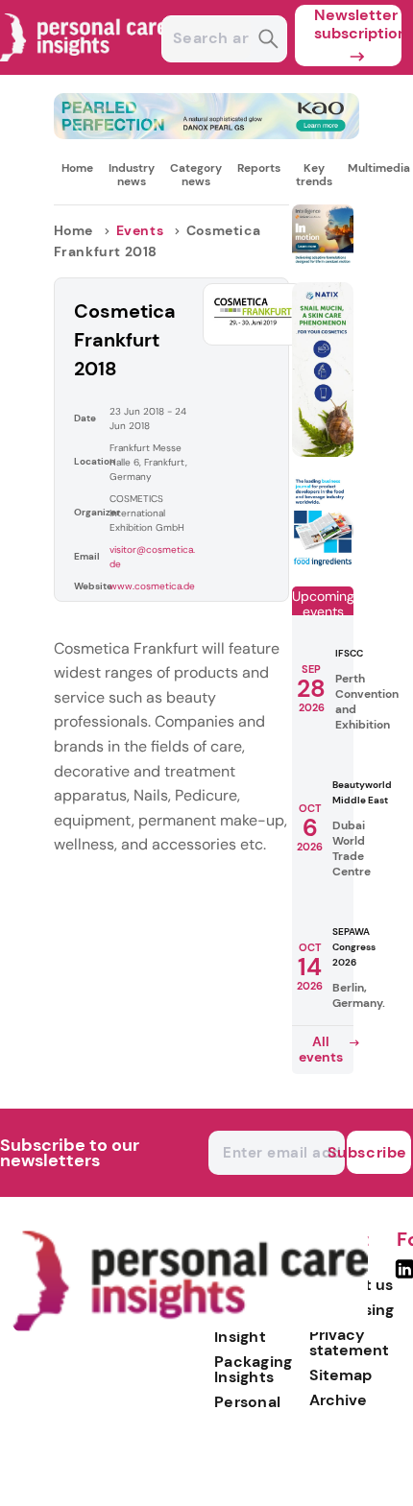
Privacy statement (349, 1342)
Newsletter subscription (357, 24)
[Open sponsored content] (207, 134)
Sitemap (340, 1375)
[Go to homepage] (190, 1327)
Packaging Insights (253, 1369)
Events (140, 230)
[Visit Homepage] (84, 69)
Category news (196, 174)
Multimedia (379, 168)
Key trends (314, 174)
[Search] (268, 41)
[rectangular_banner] (322, 563)
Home (77, 168)
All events (321, 1049)
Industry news (132, 174)
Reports (258, 168)
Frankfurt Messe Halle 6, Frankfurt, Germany (148, 462)
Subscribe (377, 1152)
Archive (338, 1400)
